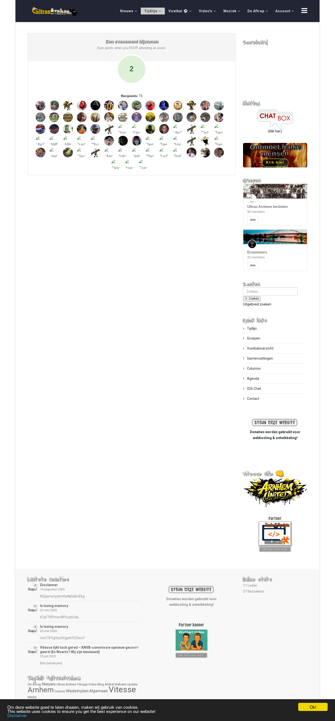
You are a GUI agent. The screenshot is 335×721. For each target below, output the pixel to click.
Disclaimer (49, 585)
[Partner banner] (275, 548)
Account (282, 11)
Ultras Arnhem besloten (267, 206)
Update (132, 684)
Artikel (109, 684)
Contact (252, 399)
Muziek (229, 11)
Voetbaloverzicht (259, 348)
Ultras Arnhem (66, 684)
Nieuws (126, 11)
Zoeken (254, 298)
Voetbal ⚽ (178, 11)
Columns (253, 368)
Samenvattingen (259, 358)
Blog (100, 684)
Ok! (313, 707)
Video (92, 684)
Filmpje (82, 684)
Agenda (252, 378)
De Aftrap (255, 11)
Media (32, 697)
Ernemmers (257, 252)
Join (253, 219)
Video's (205, 11)
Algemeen (98, 690)
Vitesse (122, 689)
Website (120, 684)
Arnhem (41, 689)
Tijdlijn (150, 11)
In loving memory (54, 606)
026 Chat (253, 389)
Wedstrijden (77, 690)
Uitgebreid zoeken (257, 304)
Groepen (253, 338)
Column (59, 691)
